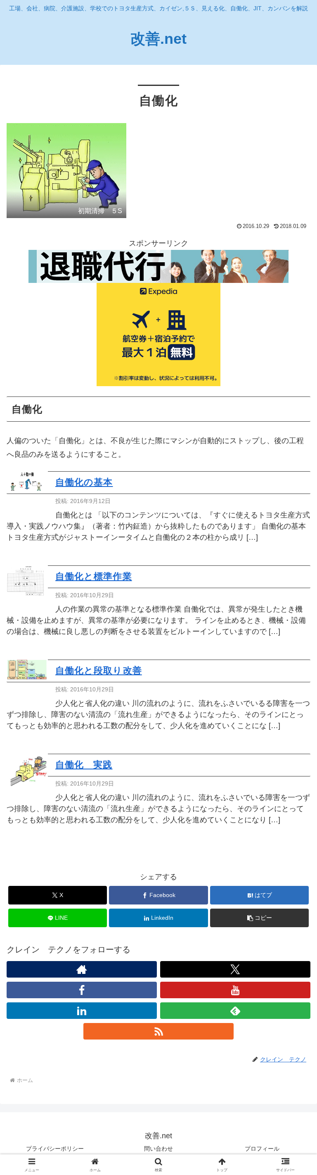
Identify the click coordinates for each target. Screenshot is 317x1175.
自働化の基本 (84, 482)
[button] (259, 918)
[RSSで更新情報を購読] (158, 1031)
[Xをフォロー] (235, 969)
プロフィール (262, 1148)
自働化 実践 (83, 765)
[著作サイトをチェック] (82, 969)
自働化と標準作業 (93, 576)
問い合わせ (158, 1148)
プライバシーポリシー (55, 1148)
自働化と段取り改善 (98, 670)
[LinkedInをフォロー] (82, 1010)
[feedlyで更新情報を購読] (235, 1010)
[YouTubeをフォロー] (235, 990)
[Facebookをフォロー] (82, 990)
